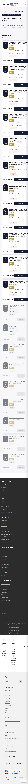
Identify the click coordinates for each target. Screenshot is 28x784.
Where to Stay (4, 595)
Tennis (2, 490)
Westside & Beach (5, 564)
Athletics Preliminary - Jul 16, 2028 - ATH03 (16, 325)
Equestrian (3, 501)
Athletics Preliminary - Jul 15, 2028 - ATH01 (16, 306)
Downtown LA (4, 551)
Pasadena (3, 562)
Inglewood (3, 553)
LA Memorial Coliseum (6, 528)
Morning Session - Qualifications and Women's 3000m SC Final (18, 163)
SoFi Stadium (4, 526)
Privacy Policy (8, 706)
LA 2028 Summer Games (16, 11)
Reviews (7, 728)
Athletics (3, 498)
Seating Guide (4, 597)
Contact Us (8, 696)
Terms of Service (7, 709)
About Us (7, 690)
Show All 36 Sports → (6, 512)
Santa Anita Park (5, 537)
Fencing (3, 509)
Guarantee (7, 698)
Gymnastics (4, 487)
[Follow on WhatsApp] (18, 757)
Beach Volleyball (5, 493)
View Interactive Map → (7, 576)
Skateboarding (4, 504)
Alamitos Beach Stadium (6, 534)
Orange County (4, 570)
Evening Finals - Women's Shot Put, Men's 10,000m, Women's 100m (18, 43)
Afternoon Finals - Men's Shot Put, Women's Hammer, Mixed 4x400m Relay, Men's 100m (18, 68)
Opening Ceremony (5, 506)
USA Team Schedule (5, 600)
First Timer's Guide (5, 603)
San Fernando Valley (5, 567)
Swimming (3, 495)
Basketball (3, 485)
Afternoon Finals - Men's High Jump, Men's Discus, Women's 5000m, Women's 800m (18, 116)
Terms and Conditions (7, 702)
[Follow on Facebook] (6, 757)
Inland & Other (4, 572)
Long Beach (4, 556)
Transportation (4, 592)
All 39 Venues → (5, 542)
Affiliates (7, 713)
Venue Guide (4, 586)
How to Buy (4, 589)
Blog (6, 725)
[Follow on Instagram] (10, 757)
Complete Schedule (5, 584)
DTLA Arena (4, 520)
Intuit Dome (3, 523)
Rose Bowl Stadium (5, 531)
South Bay (3, 559)
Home (4, 11)
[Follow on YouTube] (14, 757)
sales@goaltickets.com (10, 751)
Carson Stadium (5, 539)
